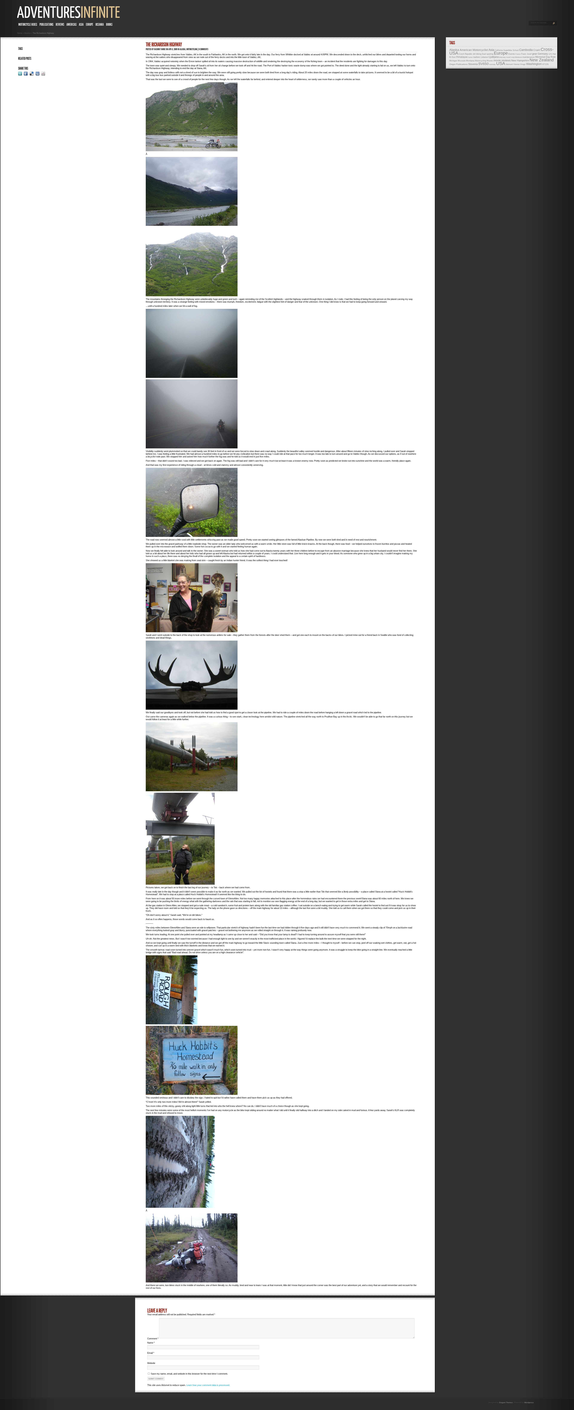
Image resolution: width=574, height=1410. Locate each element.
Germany (543, 53)
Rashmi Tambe (160, 49)
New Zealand (542, 60)
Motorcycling (191, 49)
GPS (550, 54)
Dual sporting (487, 54)
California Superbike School (507, 50)
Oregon (452, 64)
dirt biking (477, 54)
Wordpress (529, 1403)
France (518, 54)
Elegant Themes (506, 1403)
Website (151, 1363)
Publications (46, 24)
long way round (504, 57)
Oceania (100, 24)
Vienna (516, 64)
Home (19, 33)
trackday (492, 64)
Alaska (27, 33)
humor (470, 57)
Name (151, 1342)
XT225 (545, 64)
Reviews (60, 24)
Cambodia (526, 50)
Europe (89, 24)
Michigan (453, 61)
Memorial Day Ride (545, 57)
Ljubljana (494, 57)
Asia (81, 24)
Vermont (509, 64)
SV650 (483, 64)
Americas (72, 24)
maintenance (528, 57)
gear (534, 53)
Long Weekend (516, 57)
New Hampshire (520, 60)
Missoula (461, 61)
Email (150, 1353)
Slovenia (473, 64)
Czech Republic (465, 54)
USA (500, 63)
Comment (152, 1338)
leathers (476, 57)
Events (511, 54)
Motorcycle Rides (27, 24)
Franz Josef (526, 54)
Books (109, 24)
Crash (536, 50)
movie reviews (502, 60)
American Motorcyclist (474, 50)
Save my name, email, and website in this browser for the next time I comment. (189, 1373)
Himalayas (462, 57)
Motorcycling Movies (484, 61)
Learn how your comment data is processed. (208, 1385)
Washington (534, 64)
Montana (470, 60)
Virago (523, 64)
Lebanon (484, 57)
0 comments (203, 49)
